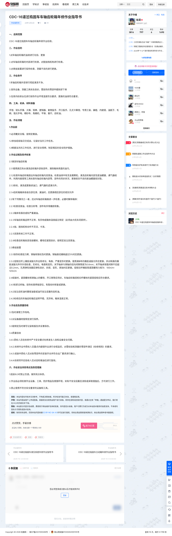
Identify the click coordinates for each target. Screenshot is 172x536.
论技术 (85, 4)
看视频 (65, 4)
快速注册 (161, 4)
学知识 (36, 4)
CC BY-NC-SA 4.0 (50, 412)
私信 (162, 15)
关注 (158, 15)
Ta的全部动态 (146, 58)
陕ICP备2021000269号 (38, 532)
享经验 (45, 4)
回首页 (26, 4)
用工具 (75, 4)
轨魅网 (23, 532)
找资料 (55, 4)
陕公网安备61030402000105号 (66, 532)
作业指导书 (15, 23)
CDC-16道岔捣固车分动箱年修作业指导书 (97, 452)
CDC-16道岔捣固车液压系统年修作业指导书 (33, 452)
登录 (151, 4)
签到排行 (146, 128)
